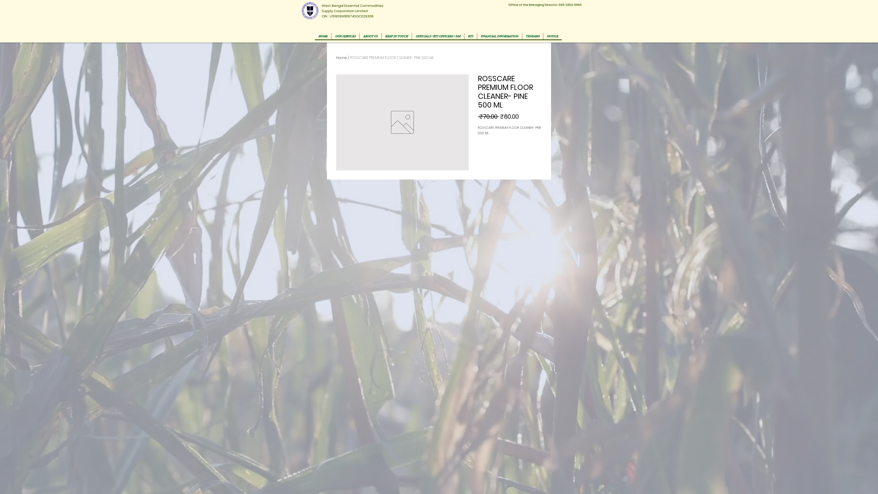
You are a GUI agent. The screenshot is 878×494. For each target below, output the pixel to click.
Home (341, 57)
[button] (438, 36)
